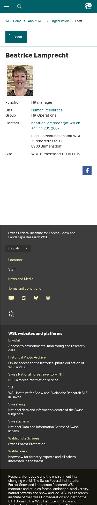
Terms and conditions (24, 289)
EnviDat (14, 341)
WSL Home (13, 21)
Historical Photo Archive (27, 358)
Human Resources (47, 111)
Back (17, 37)
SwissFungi (17, 405)
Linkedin (23, 298)
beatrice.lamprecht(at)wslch (55, 123)
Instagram (48, 298)
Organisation (59, 21)
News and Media (20, 279)
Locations (16, 260)
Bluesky (36, 298)
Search (19, 6)
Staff (12, 269)
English (13, 248)
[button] (87, 170)
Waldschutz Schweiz (23, 439)
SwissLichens (18, 422)
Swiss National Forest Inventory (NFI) (36, 375)
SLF (11, 313)
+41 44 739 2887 (45, 129)
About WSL (36, 21)
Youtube (11, 298)
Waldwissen (17, 452)
